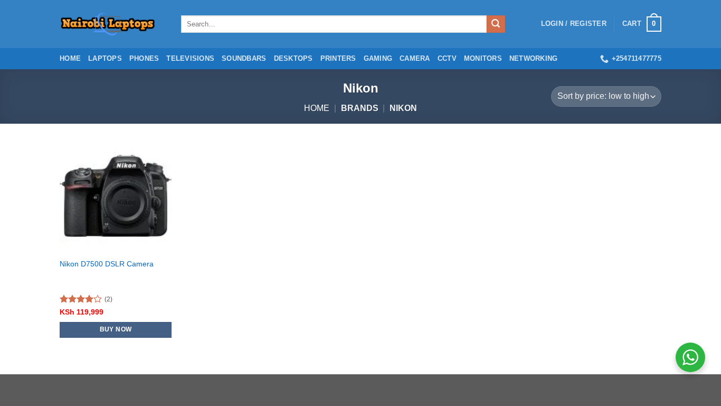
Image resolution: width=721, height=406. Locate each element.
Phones (144, 58)
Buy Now (115, 329)
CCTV (447, 58)
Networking (533, 58)
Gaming (378, 58)
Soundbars (244, 58)
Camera (415, 58)
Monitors (483, 58)
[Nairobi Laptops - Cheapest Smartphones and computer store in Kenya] (112, 24)
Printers (338, 58)
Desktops (293, 58)
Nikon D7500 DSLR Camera (107, 264)
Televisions (190, 58)
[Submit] (496, 24)
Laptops (105, 58)
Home (70, 58)
